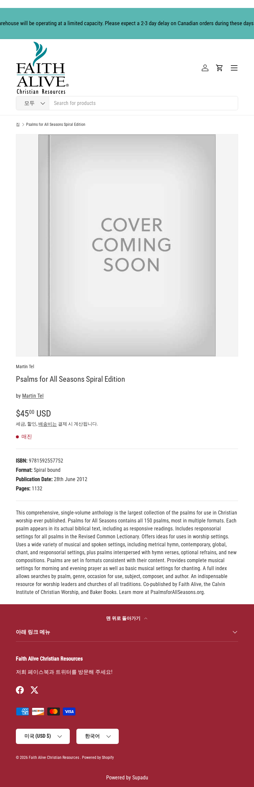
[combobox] (127, 103)
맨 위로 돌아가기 (124, 618)
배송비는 (47, 423)
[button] (219, 68)
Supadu (140, 777)
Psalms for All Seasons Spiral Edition (55, 124)
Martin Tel (25, 366)
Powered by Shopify (98, 757)
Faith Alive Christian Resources (54, 757)
